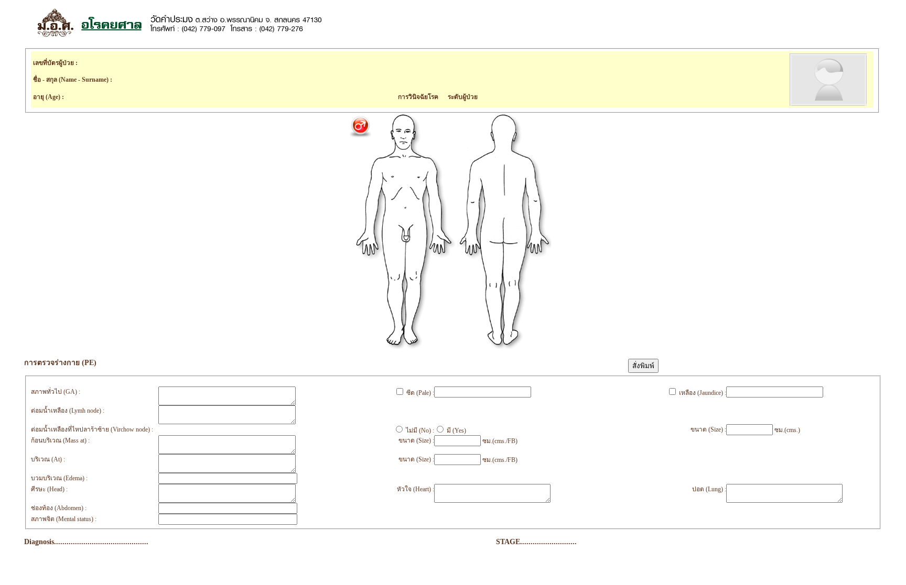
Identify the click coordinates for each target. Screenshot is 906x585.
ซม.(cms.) (786, 430)
